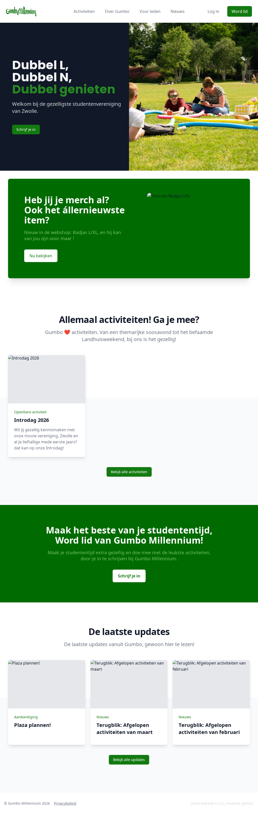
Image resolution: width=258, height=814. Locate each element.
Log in (213, 11)
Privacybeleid (65, 803)
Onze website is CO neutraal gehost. (222, 803)
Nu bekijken (40, 256)
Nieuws (178, 11)
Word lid (240, 11)
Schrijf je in (26, 129)
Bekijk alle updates (129, 759)
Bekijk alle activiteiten (129, 471)
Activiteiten (84, 11)
